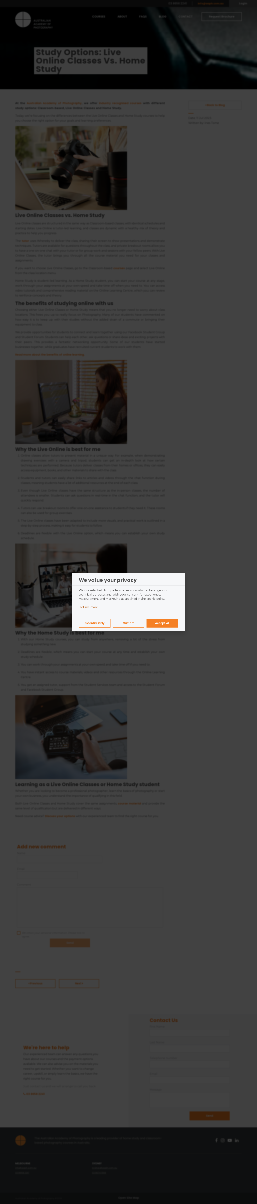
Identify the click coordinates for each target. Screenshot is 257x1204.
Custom (128, 623)
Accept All (162, 623)
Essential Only (95, 623)
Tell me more (89, 607)
